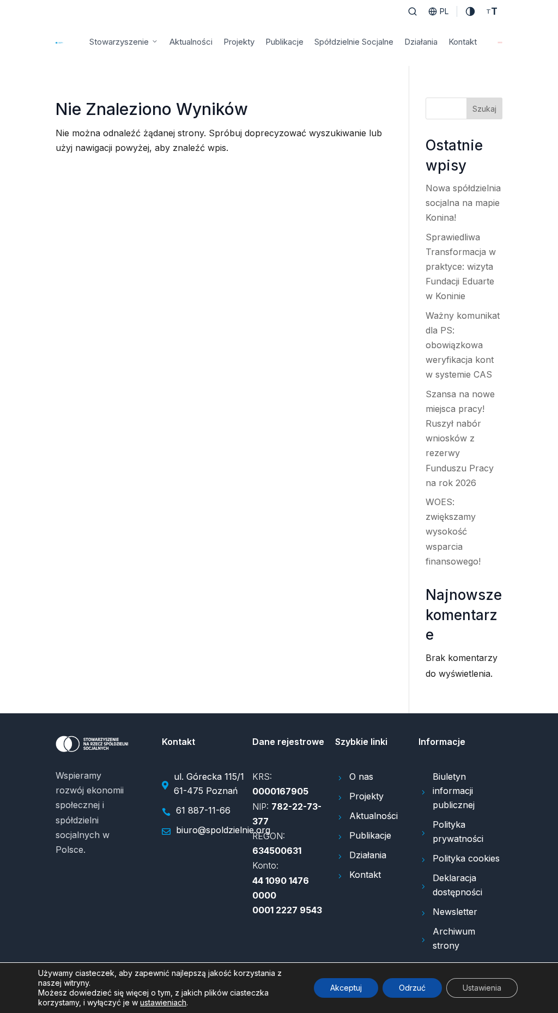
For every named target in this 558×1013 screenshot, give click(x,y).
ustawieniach (163, 1002)
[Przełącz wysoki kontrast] (470, 11)
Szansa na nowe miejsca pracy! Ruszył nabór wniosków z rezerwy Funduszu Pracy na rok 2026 (460, 438)
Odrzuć (412, 987)
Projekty (238, 42)
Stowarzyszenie (119, 42)
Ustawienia (482, 987)
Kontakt (462, 42)
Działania (421, 42)
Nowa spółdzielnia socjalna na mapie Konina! (463, 203)
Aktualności (191, 42)
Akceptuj (346, 987)
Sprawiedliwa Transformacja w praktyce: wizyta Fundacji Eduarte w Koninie (461, 267)
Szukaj (484, 108)
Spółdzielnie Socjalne (353, 42)
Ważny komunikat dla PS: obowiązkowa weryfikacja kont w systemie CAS (463, 345)
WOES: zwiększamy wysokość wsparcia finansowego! (453, 531)
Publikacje (284, 42)
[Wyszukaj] (412, 11)
